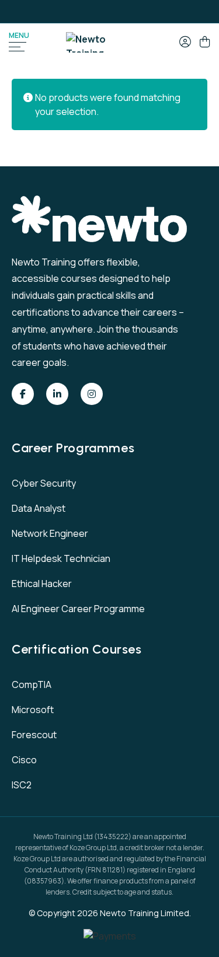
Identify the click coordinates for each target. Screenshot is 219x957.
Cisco (24, 759)
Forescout (34, 734)
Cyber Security (44, 483)
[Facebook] (23, 394)
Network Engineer (50, 533)
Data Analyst (38, 508)
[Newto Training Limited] (104, 42)
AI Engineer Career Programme (78, 608)
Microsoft (33, 709)
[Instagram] (92, 394)
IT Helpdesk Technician (61, 558)
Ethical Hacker (42, 583)
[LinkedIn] (57, 394)
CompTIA (31, 684)
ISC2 (22, 784)
